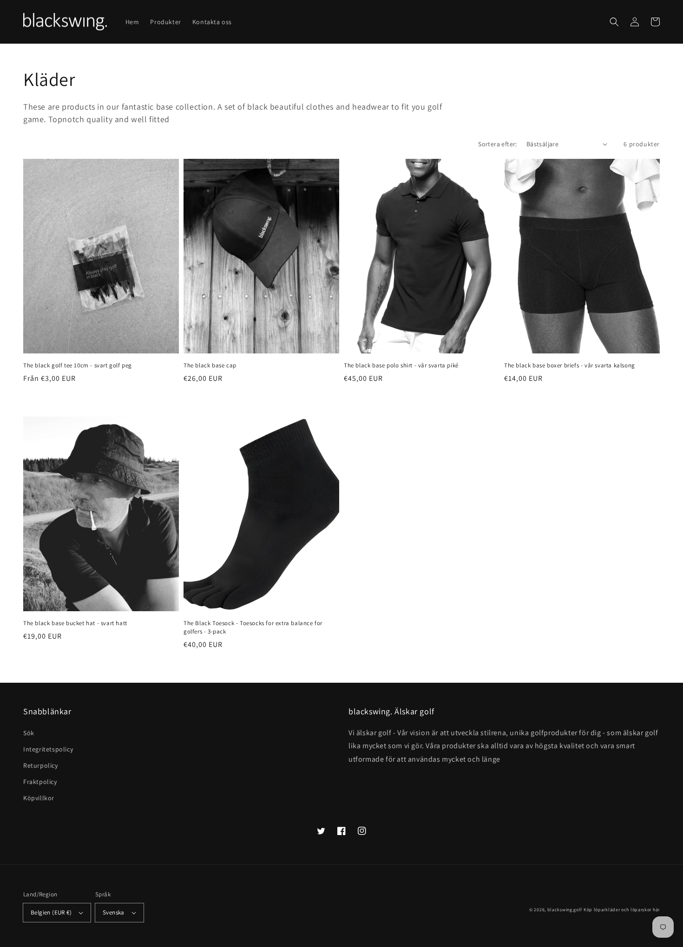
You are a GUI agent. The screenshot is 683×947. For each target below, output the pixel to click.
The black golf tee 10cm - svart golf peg (77, 365)
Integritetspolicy (48, 749)
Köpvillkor (38, 798)
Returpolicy (40, 765)
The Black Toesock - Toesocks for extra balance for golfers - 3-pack (253, 627)
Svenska (114, 912)
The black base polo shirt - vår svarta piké (401, 365)
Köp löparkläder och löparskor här (622, 910)
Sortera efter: (497, 144)
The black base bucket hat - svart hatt (75, 623)
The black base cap (210, 365)
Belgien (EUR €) (51, 912)
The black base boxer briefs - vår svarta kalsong (569, 365)
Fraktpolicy (40, 781)
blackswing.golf (565, 910)
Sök (28, 733)
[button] (614, 22)
